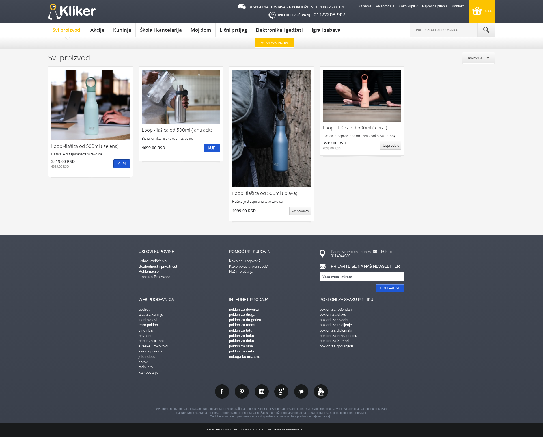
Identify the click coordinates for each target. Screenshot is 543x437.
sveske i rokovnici (153, 346)
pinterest (242, 391)
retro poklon (148, 325)
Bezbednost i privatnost (158, 266)
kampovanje (148, 372)
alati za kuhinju (151, 314)
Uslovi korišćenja (153, 261)
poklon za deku (241, 341)
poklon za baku (241, 336)
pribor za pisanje (152, 341)
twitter (301, 391)
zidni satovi (148, 320)
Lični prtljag (233, 30)
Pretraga (486, 30)
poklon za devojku (244, 309)
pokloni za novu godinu (338, 336)
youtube (321, 391)
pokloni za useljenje (336, 325)
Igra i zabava (326, 30)
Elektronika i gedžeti (279, 30)
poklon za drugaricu (245, 320)
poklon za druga (242, 314)
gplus (281, 391)
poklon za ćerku (242, 351)
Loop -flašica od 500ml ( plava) (264, 193)
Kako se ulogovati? (244, 261)
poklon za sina (241, 346)
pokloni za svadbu (334, 320)
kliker (72, 11)
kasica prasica (150, 351)
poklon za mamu (242, 325)
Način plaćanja (241, 271)
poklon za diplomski (336, 330)
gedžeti (144, 309)
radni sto (146, 367)
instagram (262, 391)
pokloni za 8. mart (334, 341)
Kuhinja (122, 30)
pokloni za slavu (333, 314)
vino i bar (146, 330)
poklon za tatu (240, 330)
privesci (145, 336)
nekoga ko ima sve (244, 356)
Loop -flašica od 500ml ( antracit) (177, 130)
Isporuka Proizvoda (154, 277)
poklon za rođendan (336, 309)
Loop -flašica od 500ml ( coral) (355, 128)
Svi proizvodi (67, 30)
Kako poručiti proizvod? (248, 266)
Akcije (97, 30)
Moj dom (201, 30)
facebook (222, 391)
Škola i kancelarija (161, 30)
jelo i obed (147, 356)
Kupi (121, 163)
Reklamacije (149, 271)
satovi (143, 362)
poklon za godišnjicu (336, 346)
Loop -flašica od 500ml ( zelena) (85, 146)
